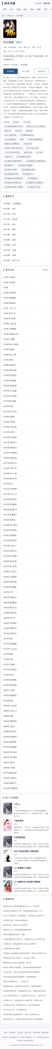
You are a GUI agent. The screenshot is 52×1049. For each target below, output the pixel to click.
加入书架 (26, 71)
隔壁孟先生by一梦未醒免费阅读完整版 (17, 930)
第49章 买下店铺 (10, 525)
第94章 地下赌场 (10, 757)
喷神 (21, 139)
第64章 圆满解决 (10, 602)
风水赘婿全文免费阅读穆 (36, 161)
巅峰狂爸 (29, 131)
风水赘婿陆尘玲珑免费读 (14, 178)
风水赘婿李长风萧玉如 (13, 183)
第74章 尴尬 (8, 654)
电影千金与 (42, 996)
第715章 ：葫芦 (10, 209)
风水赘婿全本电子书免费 (14, 187)
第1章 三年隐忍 (9, 277)
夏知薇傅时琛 (36, 986)
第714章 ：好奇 (10, 214)
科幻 (45, 9)
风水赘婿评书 (28, 174)
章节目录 (41, 71)
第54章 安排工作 (10, 551)
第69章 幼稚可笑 (10, 628)
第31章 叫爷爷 (9, 432)
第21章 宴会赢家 (10, 380)
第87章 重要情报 (10, 721)
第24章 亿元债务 (10, 396)
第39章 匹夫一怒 (10, 473)
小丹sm (17, 804)
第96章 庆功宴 (9, 768)
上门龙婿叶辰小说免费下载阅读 (27, 882)
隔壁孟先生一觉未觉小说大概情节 (15, 925)
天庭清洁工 (9, 157)
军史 (32, 9)
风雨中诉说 (38, 1000)
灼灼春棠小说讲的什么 (36, 916)
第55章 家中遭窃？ (11, 556)
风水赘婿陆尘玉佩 (24, 157)
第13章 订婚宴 (9, 339)
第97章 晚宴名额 (10, 773)
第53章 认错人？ (10, 546)
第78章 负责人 (9, 675)
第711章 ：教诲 (9, 229)
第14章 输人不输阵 (11, 344)
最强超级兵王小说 (24, 991)
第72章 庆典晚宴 (10, 644)
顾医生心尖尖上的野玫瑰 (36, 126)
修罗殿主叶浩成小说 (28, 996)
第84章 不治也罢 (10, 706)
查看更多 (46, 270)
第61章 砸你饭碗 (10, 587)
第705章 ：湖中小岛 (11, 260)
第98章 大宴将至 (10, 778)
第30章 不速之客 (10, 427)
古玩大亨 (18, 131)
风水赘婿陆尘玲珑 (12, 174)
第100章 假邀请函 (10, 788)
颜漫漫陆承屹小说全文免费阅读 (24, 944)
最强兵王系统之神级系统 (12, 967)
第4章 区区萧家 (10, 293)
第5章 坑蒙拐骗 (10, 298)
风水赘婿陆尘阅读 (29, 170)
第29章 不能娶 (9, 422)
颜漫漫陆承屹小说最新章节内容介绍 (16, 986)
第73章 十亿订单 (10, 649)
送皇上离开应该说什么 (11, 996)
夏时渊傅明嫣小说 (9, 991)
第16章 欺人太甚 (10, 355)
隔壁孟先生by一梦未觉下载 (35, 939)
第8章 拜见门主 (10, 313)
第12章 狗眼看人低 (11, 334)
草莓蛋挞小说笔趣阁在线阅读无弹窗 (16, 953)
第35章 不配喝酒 (10, 453)
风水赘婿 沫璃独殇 (25, 165)
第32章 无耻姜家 (10, 437)
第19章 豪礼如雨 (10, 370)
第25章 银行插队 (10, 401)
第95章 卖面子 (9, 762)
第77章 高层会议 (10, 670)
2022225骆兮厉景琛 (12, 152)
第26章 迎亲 (8, 406)
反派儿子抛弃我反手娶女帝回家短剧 (26, 972)
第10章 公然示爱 (10, 324)
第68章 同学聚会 (10, 623)
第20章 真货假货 (10, 375)
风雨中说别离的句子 (10, 981)
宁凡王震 (26, 122)
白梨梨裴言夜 (8, 920)
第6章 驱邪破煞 (10, 303)
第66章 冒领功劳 (10, 613)
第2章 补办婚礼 (10, 282)
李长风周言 (12, 47)
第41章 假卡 (8, 484)
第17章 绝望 (8, 360)
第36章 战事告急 (10, 458)
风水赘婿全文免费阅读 (35, 183)
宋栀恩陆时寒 (31, 977)
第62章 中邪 (8, 592)
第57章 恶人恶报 (10, 566)
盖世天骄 (8, 131)
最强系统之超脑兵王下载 (12, 911)
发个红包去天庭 (32, 148)
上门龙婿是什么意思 (22, 868)
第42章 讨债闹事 (10, 489)
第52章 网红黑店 (10, 540)
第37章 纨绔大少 (10, 463)
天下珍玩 (39, 152)
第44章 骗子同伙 (10, 499)
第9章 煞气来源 (10, 319)
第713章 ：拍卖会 (11, 219)
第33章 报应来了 (10, 442)
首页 (5, 9)
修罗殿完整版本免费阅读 (32, 967)
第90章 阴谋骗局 (10, 737)
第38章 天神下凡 (10, 468)
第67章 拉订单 (9, 618)
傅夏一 (23, 934)
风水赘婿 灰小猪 (34, 187)
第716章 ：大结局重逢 (19, 65)
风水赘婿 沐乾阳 (11, 170)
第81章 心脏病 (9, 690)
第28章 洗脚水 (9, 417)
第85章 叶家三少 (10, 711)
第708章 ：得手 (10, 245)
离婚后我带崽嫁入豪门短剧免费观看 (30, 1019)
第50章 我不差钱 (10, 530)
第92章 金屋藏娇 (10, 747)
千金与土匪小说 (9, 1010)
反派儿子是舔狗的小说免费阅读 (14, 916)
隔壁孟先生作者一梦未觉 (12, 958)
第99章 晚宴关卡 (10, 783)
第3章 (6, 288)
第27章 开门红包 (10, 411)
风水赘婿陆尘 (33, 178)
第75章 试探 (8, 659)
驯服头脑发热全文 (39, 991)
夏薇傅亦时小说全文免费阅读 (14, 963)
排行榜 (20, 1032)
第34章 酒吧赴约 (10, 448)
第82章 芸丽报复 (10, 695)
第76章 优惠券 (9, 664)
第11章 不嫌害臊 (10, 329)
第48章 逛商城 (9, 520)
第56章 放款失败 (10, 561)
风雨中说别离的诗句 (38, 953)
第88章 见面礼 (9, 726)
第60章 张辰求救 (10, 582)
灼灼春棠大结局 (9, 1005)
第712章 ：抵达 (10, 224)
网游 (39, 9)
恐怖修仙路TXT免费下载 (23, 1000)
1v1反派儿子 (24, 981)
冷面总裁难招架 (10, 139)
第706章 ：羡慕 (10, 255)
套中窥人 (16, 122)
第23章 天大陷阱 (10, 391)
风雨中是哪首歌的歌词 (11, 934)
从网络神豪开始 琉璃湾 (11, 949)
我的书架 (46, 3)
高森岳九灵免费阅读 (12, 144)
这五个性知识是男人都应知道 (26, 851)
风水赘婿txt (9, 165)
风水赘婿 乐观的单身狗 (14, 161)
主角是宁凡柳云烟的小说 (14, 148)
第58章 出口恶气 (10, 571)
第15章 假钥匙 (9, 349)
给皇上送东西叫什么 (32, 1014)
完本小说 (28, 1032)
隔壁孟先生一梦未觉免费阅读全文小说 (17, 906)
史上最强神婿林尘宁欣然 (14, 126)
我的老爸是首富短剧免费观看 (14, 977)
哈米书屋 (9, 3)
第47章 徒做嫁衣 (10, 515)
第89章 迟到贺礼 (10, 731)
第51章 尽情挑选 (10, 535)
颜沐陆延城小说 (9, 1019)
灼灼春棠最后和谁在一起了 (33, 911)
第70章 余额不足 (10, 633)
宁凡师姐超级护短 (26, 135)
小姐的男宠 (18, 821)
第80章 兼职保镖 (10, 685)
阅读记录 (38, 3)
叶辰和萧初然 (19, 837)
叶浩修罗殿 (7, 972)
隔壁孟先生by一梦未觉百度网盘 (28, 1005)
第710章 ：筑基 (10, 235)
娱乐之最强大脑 (10, 135)
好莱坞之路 (28, 152)
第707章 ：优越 (10, 250)
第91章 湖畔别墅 (10, 742)
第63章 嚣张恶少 (10, 597)
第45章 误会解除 (10, 504)
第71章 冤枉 (8, 639)
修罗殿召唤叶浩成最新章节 (13, 1014)
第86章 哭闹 (8, 716)
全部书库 (12, 1032)
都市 (25, 9)
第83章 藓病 (8, 701)
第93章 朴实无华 (10, 752)
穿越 (18, 9)
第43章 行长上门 (10, 494)
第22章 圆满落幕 (10, 386)
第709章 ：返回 (10, 240)
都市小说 (10, 16)
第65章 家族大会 (10, 608)
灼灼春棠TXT (8, 1000)
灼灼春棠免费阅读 (21, 920)
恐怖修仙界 (7, 944)
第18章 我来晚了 (10, 365)
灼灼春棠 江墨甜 (29, 958)
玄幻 (11, 9)
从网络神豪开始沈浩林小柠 (13, 939)
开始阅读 (10, 71)
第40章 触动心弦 (10, 479)
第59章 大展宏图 (10, 577)
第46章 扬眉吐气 (10, 510)
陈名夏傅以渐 (21, 1010)
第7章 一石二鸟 (10, 308)
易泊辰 (28, 963)
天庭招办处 (27, 144)
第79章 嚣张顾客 (10, 680)
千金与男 (36, 906)
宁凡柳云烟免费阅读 (35, 139)
